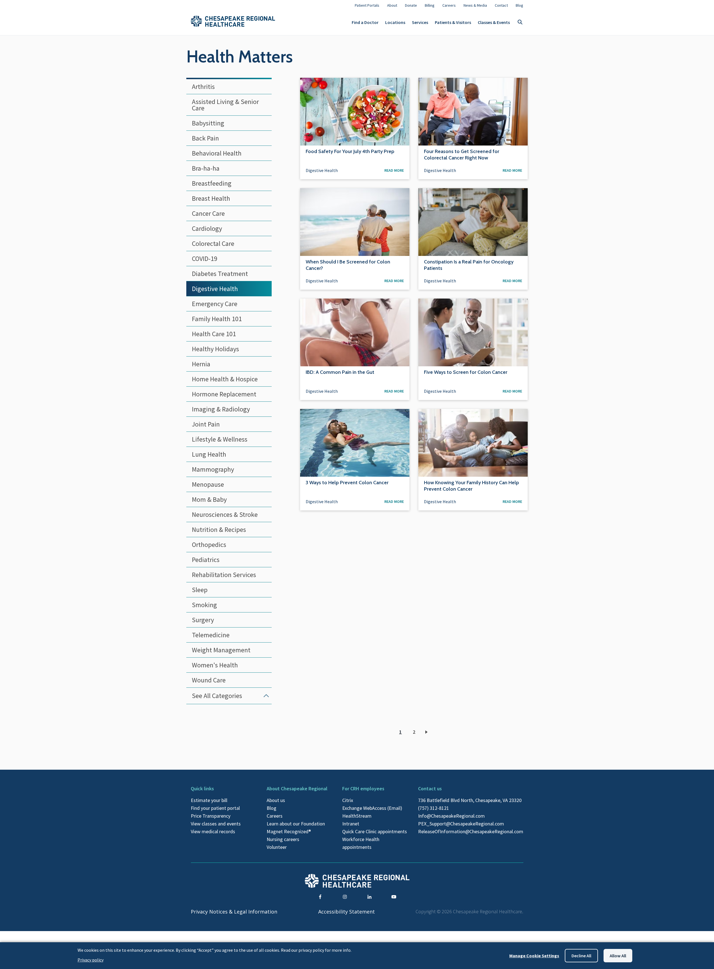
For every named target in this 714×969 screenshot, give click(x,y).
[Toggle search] (520, 22)
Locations (395, 22)
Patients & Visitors (453, 22)
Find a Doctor (365, 22)
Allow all (618, 955)
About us (276, 800)
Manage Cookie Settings (534, 955)
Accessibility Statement (346, 911)
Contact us (430, 788)
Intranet (350, 823)
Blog (271, 808)
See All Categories (217, 695)
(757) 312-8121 (433, 808)
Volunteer (277, 847)
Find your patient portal (215, 808)
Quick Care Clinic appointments (374, 831)
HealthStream (357, 816)
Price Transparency (210, 816)
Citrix (347, 800)
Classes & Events (494, 22)
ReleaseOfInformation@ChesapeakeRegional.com (470, 831)
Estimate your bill (209, 800)
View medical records (213, 831)
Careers (275, 816)
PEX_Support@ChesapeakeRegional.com (461, 823)
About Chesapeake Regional (297, 788)
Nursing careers (283, 839)
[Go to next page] (427, 732)
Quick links (202, 788)
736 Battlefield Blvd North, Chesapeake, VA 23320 (470, 800)
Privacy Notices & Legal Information (234, 911)
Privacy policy (90, 960)
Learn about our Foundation (296, 823)
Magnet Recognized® (289, 831)
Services (420, 22)
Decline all (581, 955)
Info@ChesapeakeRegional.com (451, 816)
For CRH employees (363, 788)
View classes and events (216, 823)
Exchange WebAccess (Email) (372, 808)
